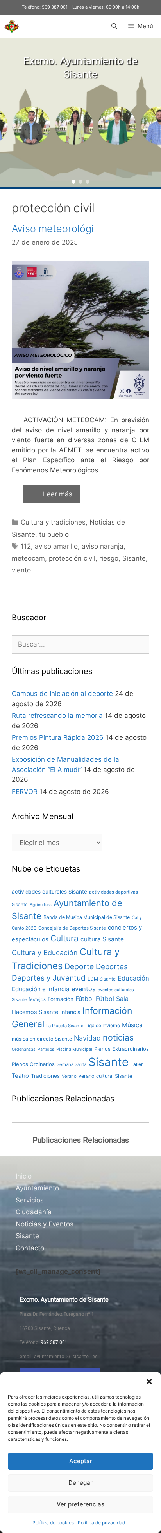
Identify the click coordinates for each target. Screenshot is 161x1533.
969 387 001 (55, 7)
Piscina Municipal (74, 1049)
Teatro (20, 1075)
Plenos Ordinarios (33, 1064)
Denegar (80, 1482)
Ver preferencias (80, 1504)
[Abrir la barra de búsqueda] (114, 26)
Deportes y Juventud (49, 978)
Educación (133, 978)
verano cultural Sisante (105, 1076)
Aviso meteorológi (53, 228)
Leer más (57, 494)
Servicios (30, 1200)
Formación (60, 999)
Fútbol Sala (112, 999)
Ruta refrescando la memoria (57, 715)
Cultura (64, 938)
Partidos (46, 1049)
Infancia (70, 1011)
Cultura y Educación (45, 952)
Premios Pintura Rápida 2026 (58, 737)
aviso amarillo (56, 546)
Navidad (87, 1038)
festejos (37, 999)
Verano (69, 1076)
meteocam (28, 558)
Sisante (134, 558)
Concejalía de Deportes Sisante (72, 928)
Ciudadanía (34, 1212)
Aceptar (80, 1461)
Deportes (112, 966)
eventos (84, 989)
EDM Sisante (102, 979)
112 (26, 546)
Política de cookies (53, 1523)
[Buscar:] (80, 644)
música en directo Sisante (42, 1039)
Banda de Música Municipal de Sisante (86, 917)
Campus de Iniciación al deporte (62, 693)
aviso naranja (102, 546)
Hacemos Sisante (35, 1011)
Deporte (79, 966)
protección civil (72, 558)
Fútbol (84, 999)
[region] (80, 112)
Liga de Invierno (102, 1025)
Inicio (24, 1176)
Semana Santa (71, 1064)
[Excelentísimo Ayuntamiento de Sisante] (12, 26)
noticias (118, 1037)
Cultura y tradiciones (53, 522)
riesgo (108, 558)
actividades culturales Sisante (49, 891)
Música (132, 1025)
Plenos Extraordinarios (121, 1049)
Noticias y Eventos (44, 1224)
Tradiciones (45, 1076)
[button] (149, 1382)
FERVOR (25, 792)
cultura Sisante (102, 939)
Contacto (30, 1248)
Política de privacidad (101, 1523)
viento (21, 570)
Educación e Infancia (41, 989)
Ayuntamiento (37, 1188)
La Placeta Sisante (64, 1025)
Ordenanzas (24, 1049)
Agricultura (41, 904)
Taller (137, 1064)
